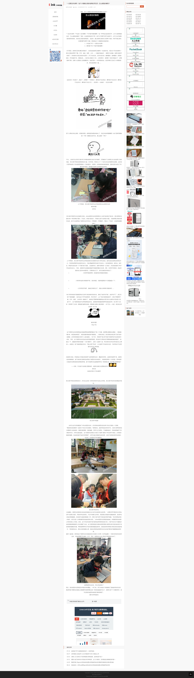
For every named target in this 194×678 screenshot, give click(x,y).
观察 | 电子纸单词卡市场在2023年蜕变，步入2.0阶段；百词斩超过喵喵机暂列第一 (93, 659)
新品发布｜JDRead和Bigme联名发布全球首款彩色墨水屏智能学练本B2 (90, 665)
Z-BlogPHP (95, 676)
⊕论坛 (55, 30)
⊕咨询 (55, 34)
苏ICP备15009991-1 (97, 674)
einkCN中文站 (105, 672)
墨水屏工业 (138, 18)
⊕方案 (55, 25)
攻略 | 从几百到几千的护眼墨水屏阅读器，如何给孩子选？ (87, 656)
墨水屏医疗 (138, 21)
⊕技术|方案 (55, 39)
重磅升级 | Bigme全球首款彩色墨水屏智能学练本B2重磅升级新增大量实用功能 (92, 662)
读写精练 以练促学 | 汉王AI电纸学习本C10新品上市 (85, 654)
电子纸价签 (138, 14)
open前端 (105, 676)
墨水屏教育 (69, 7)
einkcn (75, 7)
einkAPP (55, 21)
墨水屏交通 (129, 18)
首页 (55, 12)
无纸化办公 (138, 20)
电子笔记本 (129, 16)
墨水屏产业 (138, 23)
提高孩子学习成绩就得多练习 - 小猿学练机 (82, 651)
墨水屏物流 (129, 20)
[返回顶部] (190, 674)
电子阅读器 (129, 14)
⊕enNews (55, 44)
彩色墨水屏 (129, 23)
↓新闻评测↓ (55, 16)
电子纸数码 (138, 16)
